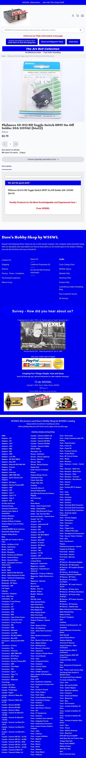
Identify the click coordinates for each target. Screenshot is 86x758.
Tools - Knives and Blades (69, 696)
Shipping (5, 264)
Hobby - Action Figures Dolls (41, 506)
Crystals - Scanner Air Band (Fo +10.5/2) (13, 714)
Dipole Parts (35, 467)
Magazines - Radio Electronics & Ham (42, 577)
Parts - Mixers (35, 741)
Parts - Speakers (65, 500)
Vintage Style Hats (66, 741)
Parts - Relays (64, 459)
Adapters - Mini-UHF (9, 462)
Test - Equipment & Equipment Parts (70, 666)
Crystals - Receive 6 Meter (10, 710)
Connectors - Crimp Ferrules (11, 622)
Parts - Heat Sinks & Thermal (41, 708)
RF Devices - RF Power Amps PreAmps (70, 596)
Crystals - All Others (9, 687)
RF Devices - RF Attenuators (69, 565)
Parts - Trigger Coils (67, 528)
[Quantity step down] (4, 144)
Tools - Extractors (66, 693)
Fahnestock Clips (37, 477)
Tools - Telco (64, 725)
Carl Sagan (5, 588)
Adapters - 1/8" (7, 441)
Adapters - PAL (7, 470)
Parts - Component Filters (39, 661)
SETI (61, 620)
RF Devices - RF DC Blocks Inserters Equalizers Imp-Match (70, 573)
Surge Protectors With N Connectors (68, 651)
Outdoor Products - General (40, 620)
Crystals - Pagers (7, 692)
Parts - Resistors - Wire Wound (70, 479)
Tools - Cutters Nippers (68, 688)
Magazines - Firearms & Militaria (42, 573)
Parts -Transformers (66, 541)
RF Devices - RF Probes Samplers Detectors (71, 600)
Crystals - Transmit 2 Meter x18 (41, 436)
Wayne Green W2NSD (67, 743)
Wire (61, 751)
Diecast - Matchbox (37, 459)
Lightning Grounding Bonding (41, 558)
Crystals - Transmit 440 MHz (40, 443)
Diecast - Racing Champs (39, 464)
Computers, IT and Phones (11, 601)
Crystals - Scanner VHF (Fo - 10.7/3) (14, 744)
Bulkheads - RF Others (9, 583)
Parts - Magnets (36, 739)
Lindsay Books (36, 561)
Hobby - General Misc (38, 508)
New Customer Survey (68, 294)
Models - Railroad (37, 594)
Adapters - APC (7, 446)
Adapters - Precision (9, 472)
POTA (33, 623)
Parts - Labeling (36, 733)
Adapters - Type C (8, 493)
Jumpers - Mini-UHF (37, 540)
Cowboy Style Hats (8, 685)
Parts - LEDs (35, 731)
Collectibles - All (7, 599)
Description (7, 166)
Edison (33, 472)
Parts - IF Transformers (39, 713)
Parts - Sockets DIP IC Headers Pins (70, 488)
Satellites (63, 622)
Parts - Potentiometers (67, 443)
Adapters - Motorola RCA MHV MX (13, 464)
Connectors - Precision (10, 651)
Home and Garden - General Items (42, 516)
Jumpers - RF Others (38, 545)
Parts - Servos (65, 484)
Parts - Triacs (64, 525)
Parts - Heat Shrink (37, 705)
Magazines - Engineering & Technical (40, 570)
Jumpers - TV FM (37, 553)
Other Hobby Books (37, 607)
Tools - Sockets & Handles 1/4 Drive (70, 712)
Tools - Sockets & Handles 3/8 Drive (70, 717)
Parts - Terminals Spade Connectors (68, 514)
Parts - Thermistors (66, 520)
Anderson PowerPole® (9, 508)
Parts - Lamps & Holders (39, 736)
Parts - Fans (35, 687)
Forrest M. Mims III (37, 488)
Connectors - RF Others (10, 659)
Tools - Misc (64, 701)
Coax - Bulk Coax (8, 596)
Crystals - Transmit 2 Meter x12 (12, 752)
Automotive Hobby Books (10, 532)
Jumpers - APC (36, 521)
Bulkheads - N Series (9, 580)
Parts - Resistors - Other (68, 474)
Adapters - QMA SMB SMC (11, 475)
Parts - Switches (65, 502)
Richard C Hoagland (67, 617)
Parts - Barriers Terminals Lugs (41, 640)
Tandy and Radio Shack (68, 660)
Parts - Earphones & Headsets (41, 682)
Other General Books (38, 602)
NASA (33, 597)
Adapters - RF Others (9, 482)
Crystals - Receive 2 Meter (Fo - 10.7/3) (12, 696)
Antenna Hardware (8, 516)
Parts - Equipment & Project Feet (42, 684)
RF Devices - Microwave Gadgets (71, 562)
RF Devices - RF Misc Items (69, 589)
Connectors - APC (8, 612)
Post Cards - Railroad (67, 557)
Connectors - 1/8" (8, 607)
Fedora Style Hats (37, 480)
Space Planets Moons (67, 637)
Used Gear (73, 42)
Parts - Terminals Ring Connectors (72, 510)
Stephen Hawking (66, 640)
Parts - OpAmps (36, 749)
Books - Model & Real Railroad (12, 573)
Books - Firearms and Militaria (12, 555)
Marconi (33, 583)
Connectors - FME (8, 628)
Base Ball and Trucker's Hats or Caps (12, 541)
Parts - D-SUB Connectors (39, 672)
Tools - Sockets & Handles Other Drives (71, 722)
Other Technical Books (38, 618)
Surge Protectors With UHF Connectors (69, 656)
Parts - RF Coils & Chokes (69, 456)
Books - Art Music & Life (10, 544)
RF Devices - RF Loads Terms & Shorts (71, 586)
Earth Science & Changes (39, 470)
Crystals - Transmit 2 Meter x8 (41, 438)
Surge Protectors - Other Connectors (68, 647)
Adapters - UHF (7, 501)
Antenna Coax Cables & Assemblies (10, 512)
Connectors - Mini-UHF (9, 638)
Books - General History (10, 557)
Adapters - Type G (8, 498)
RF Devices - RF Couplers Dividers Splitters (72, 569)
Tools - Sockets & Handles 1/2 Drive (70, 707)
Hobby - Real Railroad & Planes (41, 511)
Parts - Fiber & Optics (38, 692)
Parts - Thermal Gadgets (68, 518)
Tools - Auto (64, 682)
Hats (32, 501)
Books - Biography (8, 552)
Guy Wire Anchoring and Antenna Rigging (42, 494)
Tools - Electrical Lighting (69, 690)
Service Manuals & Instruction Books (70, 631)
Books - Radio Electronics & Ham (13, 575)
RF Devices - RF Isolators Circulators (68, 581)
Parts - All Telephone (38, 628)
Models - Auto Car (37, 589)
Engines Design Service (39, 475)
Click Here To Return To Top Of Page (43, 432)
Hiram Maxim (35, 503)
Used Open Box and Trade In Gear (71, 738)
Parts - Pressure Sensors (68, 451)
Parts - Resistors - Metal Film (70, 469)
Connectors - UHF (8, 677)
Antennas (5, 526)
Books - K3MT (6, 567)
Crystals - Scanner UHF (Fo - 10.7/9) (14, 737)
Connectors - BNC (8, 614)
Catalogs (5, 591)
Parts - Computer (36, 664)
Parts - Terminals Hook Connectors (72, 508)
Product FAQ (64, 282)
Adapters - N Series (8, 467)
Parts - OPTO (35, 747)
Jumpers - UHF (36, 556)
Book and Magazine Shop (52, 42)
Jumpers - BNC (36, 527)
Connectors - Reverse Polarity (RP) (14, 661)
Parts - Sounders (65, 497)
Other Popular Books (38, 612)
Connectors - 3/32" (8, 609)
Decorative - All (36, 451)
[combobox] (40, 30)
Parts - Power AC (66, 446)
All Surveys (63, 298)
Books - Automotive (8, 547)
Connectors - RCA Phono (10, 656)
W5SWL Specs (65, 269)
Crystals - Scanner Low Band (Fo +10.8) (13, 728)
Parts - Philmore (36, 754)
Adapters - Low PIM (8, 457)
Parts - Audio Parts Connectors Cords (41, 632)
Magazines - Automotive (39, 563)
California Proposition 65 (40, 264)
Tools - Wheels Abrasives (68, 730)
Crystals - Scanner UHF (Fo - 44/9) (13, 742)
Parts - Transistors (66, 523)
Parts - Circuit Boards (38, 656)
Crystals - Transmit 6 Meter (40, 446)
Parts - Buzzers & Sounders (40, 648)
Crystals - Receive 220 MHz (11, 705)
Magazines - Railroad (38, 581)
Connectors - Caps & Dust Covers (13, 617)
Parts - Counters (36, 669)
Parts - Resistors (65, 461)
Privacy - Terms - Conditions (13, 273)
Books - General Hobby (10, 560)
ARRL (4, 436)
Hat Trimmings (36, 498)
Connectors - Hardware (9, 630)
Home (3, 56)
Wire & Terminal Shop (67, 754)
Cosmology (6, 682)
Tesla (61, 662)
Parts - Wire (64, 539)
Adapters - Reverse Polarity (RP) (13, 485)
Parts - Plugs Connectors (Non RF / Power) (72, 439)
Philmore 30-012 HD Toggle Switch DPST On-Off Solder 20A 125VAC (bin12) (31, 56)
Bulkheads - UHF (7, 586)
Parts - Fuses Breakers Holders (41, 697)
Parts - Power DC (66, 448)
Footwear (34, 485)
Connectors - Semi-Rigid (10, 666)
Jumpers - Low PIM (37, 532)
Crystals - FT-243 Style (9, 690)
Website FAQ (64, 273)
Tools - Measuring (66, 698)
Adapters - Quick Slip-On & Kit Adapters (12, 479)
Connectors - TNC (8, 669)
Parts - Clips (35, 659)
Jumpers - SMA (36, 548)
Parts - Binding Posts (38, 645)
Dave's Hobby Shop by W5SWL (30, 237)
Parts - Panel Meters (38, 752)
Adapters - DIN (7, 451)
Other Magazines (36, 610)
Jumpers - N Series (37, 542)
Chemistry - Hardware (9, 593)
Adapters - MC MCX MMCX (11, 459)
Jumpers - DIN (36, 529)
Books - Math (6, 570)
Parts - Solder (64, 494)
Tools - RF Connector (67, 703)
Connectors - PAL (8, 648)
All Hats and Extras (8, 503)
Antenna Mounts (7, 518)
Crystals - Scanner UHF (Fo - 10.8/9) (14, 739)
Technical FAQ (65, 278)
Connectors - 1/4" (8, 604)
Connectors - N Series (9, 645)
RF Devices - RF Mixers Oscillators (72, 592)
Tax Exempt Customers (11, 278)
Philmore (5, 132)
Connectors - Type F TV (10, 674)
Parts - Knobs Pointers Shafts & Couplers (42, 727)
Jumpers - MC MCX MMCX (40, 535)
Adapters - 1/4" (7, 438)
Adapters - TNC (7, 490)
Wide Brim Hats (65, 749)
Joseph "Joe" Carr (37, 519)
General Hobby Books (38, 491)
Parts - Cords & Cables (38, 666)
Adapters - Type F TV (9, 495)
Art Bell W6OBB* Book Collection (13, 529)
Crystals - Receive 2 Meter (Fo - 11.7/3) (12, 701)
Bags (3, 537)
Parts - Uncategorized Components (72, 533)
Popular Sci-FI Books (67, 549)
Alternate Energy (7, 506)
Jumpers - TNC (36, 550)
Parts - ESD (35, 679)
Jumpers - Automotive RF (39, 524)
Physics (62, 544)
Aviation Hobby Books (9, 534)
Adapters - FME (7, 454)
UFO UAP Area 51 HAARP (68, 736)
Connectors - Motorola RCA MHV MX (13, 642)
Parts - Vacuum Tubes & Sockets (71, 536)
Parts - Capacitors (37, 651)
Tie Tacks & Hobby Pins (68, 680)
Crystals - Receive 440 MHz (11, 707)
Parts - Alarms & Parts (38, 625)
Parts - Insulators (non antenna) (42, 718)
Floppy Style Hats (37, 483)
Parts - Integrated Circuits (39, 721)
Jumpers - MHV (36, 537)
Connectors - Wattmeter (10, 679)
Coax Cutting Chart (66, 264)
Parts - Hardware (36, 703)
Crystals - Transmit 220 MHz (40, 441)
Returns (5, 269)
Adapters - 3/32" (7, 443)
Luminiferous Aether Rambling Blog (71, 288)
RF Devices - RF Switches (68, 604)
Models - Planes (36, 591)
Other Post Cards (37, 615)
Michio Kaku (35, 586)
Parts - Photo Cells (66, 436)
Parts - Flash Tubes (37, 695)
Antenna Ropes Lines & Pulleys (13, 524)
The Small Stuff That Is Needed (70, 677)
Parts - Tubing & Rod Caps (69, 531)
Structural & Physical (67, 643)
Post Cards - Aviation (67, 552)
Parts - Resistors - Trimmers (69, 477)
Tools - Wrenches (66, 733)
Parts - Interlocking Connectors (41, 723)
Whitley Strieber (65, 746)
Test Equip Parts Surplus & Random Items (69, 674)
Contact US (6, 260)
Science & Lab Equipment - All (70, 625)
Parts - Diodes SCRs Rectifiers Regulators (41, 675)
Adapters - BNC (7, 449)
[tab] (8, 167)
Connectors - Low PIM (9, 633)
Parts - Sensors (65, 482)
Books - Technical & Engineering (13, 578)
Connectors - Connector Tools (12, 620)
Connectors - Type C (9, 672)
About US (34, 259)
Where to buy (7, 282)
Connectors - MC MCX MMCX (12, 635)
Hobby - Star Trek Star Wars (40, 514)
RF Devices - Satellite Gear (69, 606)
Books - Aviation (7, 549)
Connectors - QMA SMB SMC (12, 653)
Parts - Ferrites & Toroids (39, 689)
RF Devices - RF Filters (68, 577)
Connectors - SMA (8, 664)
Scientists (63, 627)
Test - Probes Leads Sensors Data (71, 670)
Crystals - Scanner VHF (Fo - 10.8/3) (14, 747)
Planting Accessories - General (70, 546)
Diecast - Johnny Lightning (40, 457)
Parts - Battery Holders (38, 643)
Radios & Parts (65, 614)
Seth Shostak (64, 635)
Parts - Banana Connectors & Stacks (41, 637)
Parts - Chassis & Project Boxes (42, 653)
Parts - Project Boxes (67, 453)
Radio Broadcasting (66, 612)
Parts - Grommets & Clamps (40, 700)
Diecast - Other (36, 462)
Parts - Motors (35, 744)
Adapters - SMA (7, 488)
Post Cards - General (67, 554)
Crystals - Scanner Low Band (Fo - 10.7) (13, 733)
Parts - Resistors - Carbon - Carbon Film (72, 465)
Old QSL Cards (36, 599)
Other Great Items (37, 604)
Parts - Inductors (36, 716)
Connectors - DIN (7, 625)
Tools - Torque (65, 728)
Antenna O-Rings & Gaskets (11, 521)
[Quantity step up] (16, 144)
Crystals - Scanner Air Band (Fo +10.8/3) (13, 719)
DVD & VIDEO (35, 449)
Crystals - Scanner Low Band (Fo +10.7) (13, 723)
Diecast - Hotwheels (37, 454)
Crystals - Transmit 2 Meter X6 (12, 750)
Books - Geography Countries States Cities (12, 564)
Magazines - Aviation (38, 566)
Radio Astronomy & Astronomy (70, 609)
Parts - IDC (34, 710)
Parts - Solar (64, 492)
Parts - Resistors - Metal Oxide (70, 471)
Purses (62, 559)
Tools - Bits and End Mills (69, 685)
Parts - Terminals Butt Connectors (71, 505)
